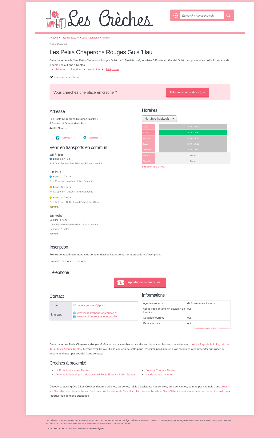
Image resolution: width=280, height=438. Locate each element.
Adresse (60, 69)
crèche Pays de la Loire (205, 344)
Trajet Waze (66, 138)
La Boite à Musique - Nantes (72, 370)
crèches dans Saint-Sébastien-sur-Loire (170, 391)
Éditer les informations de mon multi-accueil (211, 328)
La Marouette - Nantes (159, 374)
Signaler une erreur (153, 166)
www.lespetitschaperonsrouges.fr (97, 313)
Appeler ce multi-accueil (144, 282)
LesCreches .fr (107, 21)
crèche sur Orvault (212, 391)
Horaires (76, 69)
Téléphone (112, 69)
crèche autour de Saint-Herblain (121, 391)
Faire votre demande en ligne (188, 92)
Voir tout (54, 206)
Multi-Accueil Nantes (69, 348)
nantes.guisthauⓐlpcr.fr (91, 305)
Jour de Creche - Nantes (161, 370)
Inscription (93, 69)
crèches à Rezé (85, 391)
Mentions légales (96, 428)
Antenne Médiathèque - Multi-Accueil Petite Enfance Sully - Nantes (95, 374)
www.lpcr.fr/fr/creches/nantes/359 (97, 316)
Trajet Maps (92, 138)
